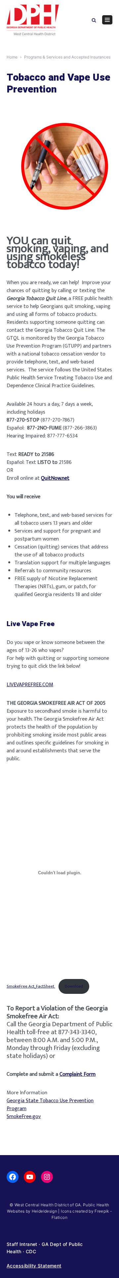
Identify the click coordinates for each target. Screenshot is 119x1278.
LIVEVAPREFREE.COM (30, 684)
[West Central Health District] (33, 20)
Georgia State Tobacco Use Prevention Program (50, 1104)
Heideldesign (44, 1211)
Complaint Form (78, 1074)
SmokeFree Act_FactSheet (31, 986)
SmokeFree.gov (24, 1116)
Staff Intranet (22, 1244)
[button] (94, 19)
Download (74, 986)
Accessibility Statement (34, 1265)
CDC (31, 1251)
